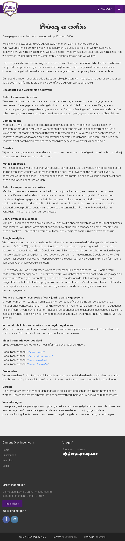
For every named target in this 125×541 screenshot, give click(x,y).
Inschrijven (12, 503)
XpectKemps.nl (69, 537)
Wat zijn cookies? (36, 352)
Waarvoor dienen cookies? (40, 356)
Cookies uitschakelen (38, 364)
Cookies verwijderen (37, 360)
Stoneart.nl (100, 537)
